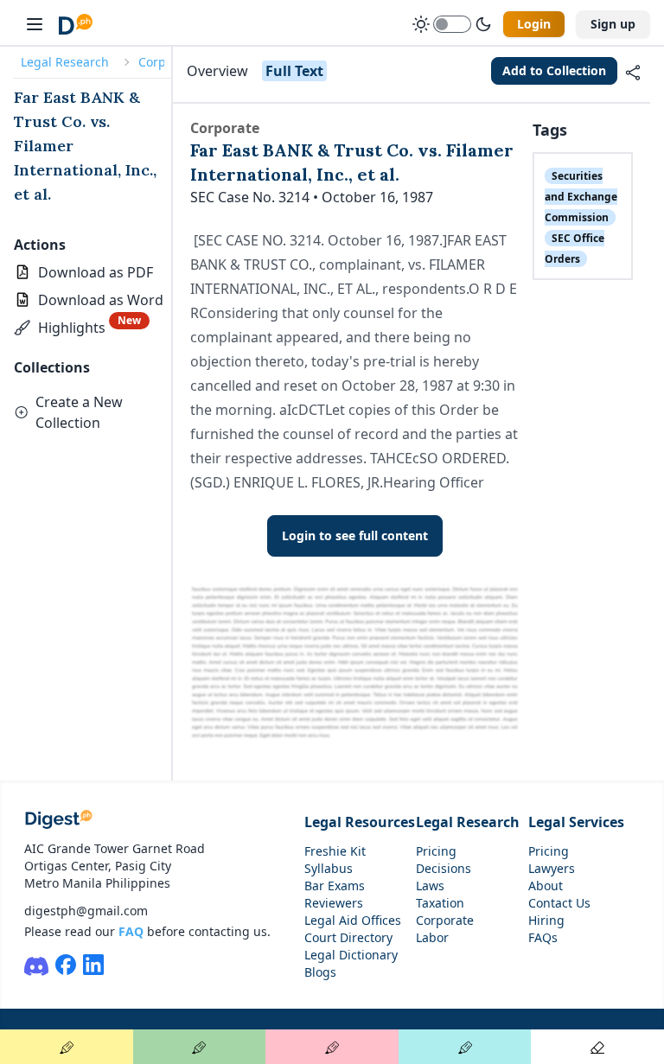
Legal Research (65, 62)
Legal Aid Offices (352, 920)
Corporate (445, 920)
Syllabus (328, 868)
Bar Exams (334, 885)
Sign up (613, 24)
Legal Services (576, 821)
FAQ (131, 931)
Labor (432, 937)
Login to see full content (355, 535)
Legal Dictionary (351, 954)
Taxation (440, 903)
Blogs (320, 972)
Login (534, 24)
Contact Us (559, 903)
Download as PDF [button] (95, 272)
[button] (82, 327)
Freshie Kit (335, 851)
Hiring (546, 920)
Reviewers (333, 903)
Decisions (443, 868)
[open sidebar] (34, 24)
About (545, 885)
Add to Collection (554, 70)
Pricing (436, 851)
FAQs (543, 937)
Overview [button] (217, 70)
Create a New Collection (79, 412)
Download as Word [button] (100, 299)
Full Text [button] (294, 70)
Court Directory (348, 937)
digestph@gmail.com (86, 910)
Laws (430, 885)
